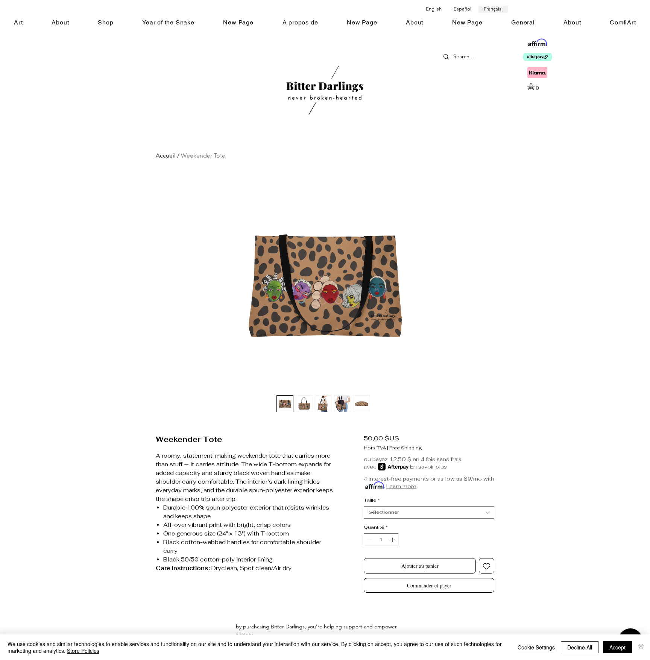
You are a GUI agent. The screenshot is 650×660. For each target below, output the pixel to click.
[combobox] (429, 512)
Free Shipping (405, 448)
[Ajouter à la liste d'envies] (486, 566)
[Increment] (393, 540)
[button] (535, 86)
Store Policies (83, 650)
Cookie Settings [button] (536, 647)
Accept (617, 647)
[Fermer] (640, 647)
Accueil (166, 155)
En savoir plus (428, 466)
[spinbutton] (381, 540)
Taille (372, 500)
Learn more (401, 486)
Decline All (579, 647)
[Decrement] (369, 540)
